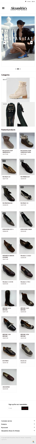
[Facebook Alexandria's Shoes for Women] (15, 413)
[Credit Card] (33, 441)
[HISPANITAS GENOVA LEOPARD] (9, 246)
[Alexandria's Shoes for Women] (21, 8)
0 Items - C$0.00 (31, 1)
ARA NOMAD (6, 387)
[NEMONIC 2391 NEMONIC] (9, 324)
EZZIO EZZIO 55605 (26, 229)
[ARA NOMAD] (9, 377)
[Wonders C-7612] (27, 272)
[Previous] (4, 42)
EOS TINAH (5, 361)
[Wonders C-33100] (9, 272)
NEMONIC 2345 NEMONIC (25, 309)
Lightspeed (4, 439)
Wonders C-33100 (8, 282)
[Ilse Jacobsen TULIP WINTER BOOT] (9, 140)
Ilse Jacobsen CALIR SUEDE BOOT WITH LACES (26, 151)
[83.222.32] (27, 351)
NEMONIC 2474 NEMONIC (7, 309)
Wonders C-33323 (26, 255)
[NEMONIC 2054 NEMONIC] (27, 324)
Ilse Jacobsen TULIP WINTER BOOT (8, 151)
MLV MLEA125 (6, 177)
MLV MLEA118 (24, 203)
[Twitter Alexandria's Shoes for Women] (18, 413)
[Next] (31, 42)
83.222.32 (23, 361)
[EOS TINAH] (9, 351)
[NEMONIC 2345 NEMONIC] (27, 298)
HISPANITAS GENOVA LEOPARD (8, 256)
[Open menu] (3, 8)
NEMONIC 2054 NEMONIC (25, 335)
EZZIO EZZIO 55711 (8, 229)
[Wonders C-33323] (27, 246)
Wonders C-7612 (25, 282)
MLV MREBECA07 (25, 177)
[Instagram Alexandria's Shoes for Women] (21, 413)
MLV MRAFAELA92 (7, 203)
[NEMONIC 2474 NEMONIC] (9, 298)
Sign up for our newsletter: (18, 404)
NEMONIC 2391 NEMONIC (7, 335)
